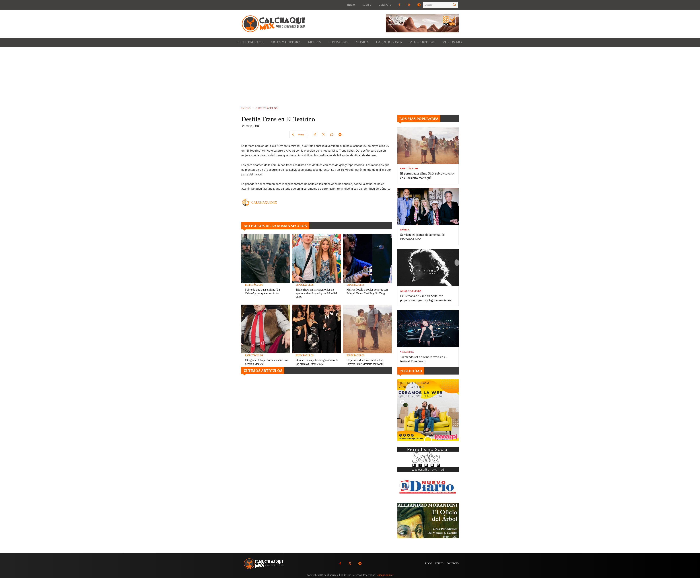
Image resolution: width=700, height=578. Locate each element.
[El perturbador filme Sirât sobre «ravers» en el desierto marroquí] (367, 329)
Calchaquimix (264, 202)
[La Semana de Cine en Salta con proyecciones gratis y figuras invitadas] (428, 267)
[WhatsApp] (331, 134)
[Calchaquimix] (246, 202)
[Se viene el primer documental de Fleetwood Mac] (428, 206)
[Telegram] (419, 5)
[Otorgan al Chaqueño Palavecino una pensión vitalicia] (265, 329)
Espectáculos (267, 108)
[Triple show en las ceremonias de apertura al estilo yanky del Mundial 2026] (316, 258)
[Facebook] (399, 5)
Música (404, 230)
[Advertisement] (350, 73)
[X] (323, 134)
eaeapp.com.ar (385, 575)
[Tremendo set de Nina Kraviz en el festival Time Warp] (428, 328)
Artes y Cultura (410, 291)
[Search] (454, 5)
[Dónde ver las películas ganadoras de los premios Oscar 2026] (316, 329)
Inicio (245, 108)
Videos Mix (407, 352)
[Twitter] (409, 5)
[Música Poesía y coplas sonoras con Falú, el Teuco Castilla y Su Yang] (367, 258)
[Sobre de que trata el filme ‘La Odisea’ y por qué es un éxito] (265, 258)
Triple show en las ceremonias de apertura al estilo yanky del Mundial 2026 (316, 293)
